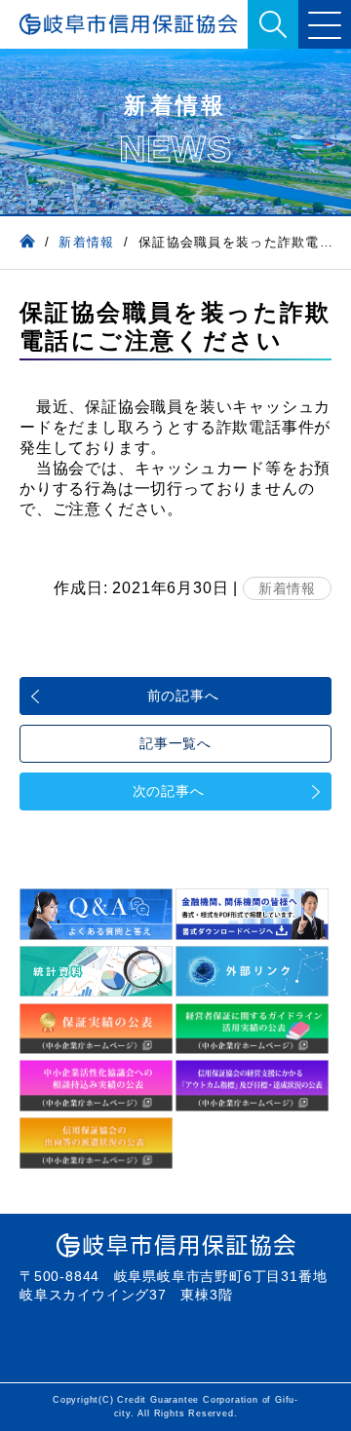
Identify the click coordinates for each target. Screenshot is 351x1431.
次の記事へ (169, 791)
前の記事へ (183, 695)
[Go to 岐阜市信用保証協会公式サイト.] (27, 242)
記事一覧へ (175, 743)
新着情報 (287, 588)
